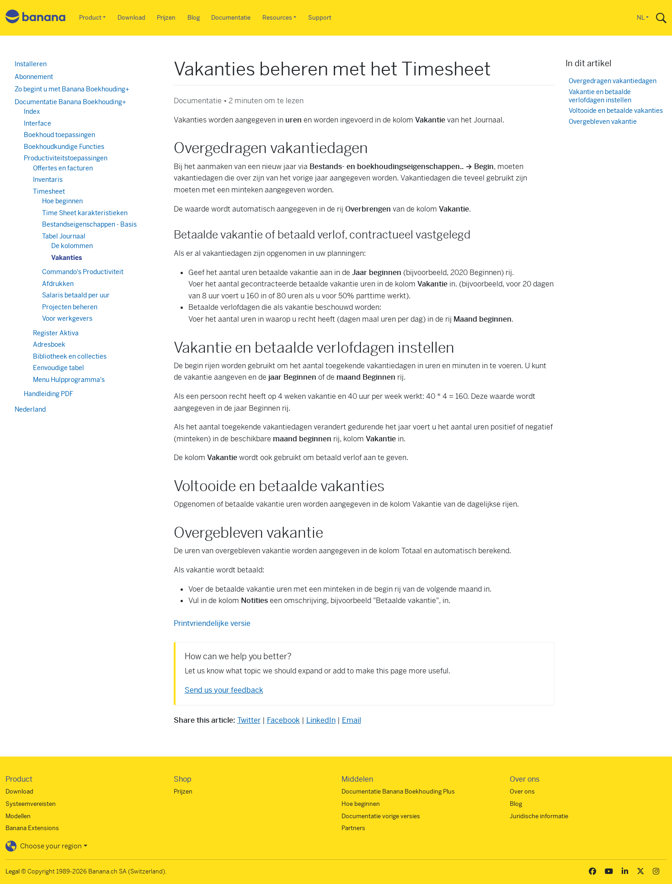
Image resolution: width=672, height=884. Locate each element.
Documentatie (231, 17)
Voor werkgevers (67, 318)
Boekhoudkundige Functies (64, 147)
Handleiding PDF (48, 394)
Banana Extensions (32, 828)
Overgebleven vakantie (603, 122)
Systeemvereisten (30, 804)
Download (131, 17)
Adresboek (49, 344)
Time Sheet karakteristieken (85, 213)
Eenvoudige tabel (58, 368)
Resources (277, 17)
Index (32, 111)
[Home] (35, 18)
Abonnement (34, 77)
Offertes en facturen (63, 168)
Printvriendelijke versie (212, 623)
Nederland (30, 409)
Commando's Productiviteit (82, 272)
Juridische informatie (539, 816)
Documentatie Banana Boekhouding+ (70, 102)
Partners (353, 828)
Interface (37, 123)
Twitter (249, 720)
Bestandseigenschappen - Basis (89, 224)
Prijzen (166, 17)
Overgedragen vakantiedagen (612, 81)
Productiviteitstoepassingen (65, 158)
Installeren (31, 64)
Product (90, 17)
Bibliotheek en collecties (70, 356)
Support (319, 17)
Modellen (18, 816)
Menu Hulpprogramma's (69, 380)
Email (351, 720)
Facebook (283, 720)
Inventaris (48, 179)
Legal (12, 871)
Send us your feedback (224, 690)
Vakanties (66, 258)
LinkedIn (321, 720)
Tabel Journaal (63, 236)
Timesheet (49, 191)
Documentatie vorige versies (380, 816)
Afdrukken (58, 284)
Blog (193, 17)
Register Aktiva (56, 333)
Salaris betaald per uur (76, 295)
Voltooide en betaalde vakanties (616, 111)
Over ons (522, 791)
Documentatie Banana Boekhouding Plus (398, 791)
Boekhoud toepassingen (59, 135)
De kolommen (72, 246)
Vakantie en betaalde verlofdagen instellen (600, 96)
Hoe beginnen (62, 201)
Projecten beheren (69, 307)
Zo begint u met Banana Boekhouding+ (72, 89)
